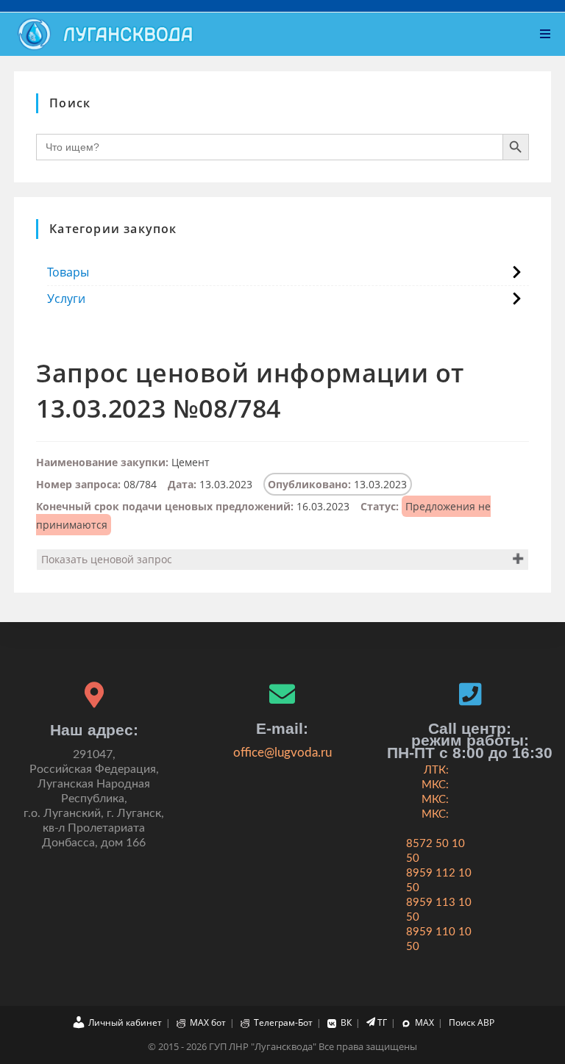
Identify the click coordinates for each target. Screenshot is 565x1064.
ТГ (382, 1022)
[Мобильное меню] (545, 34)
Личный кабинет (125, 1022)
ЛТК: (436, 770)
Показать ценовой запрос (106, 559)
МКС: (435, 784)
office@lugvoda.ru (282, 752)
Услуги (66, 298)
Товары (68, 272)
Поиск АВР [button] (471, 1022)
